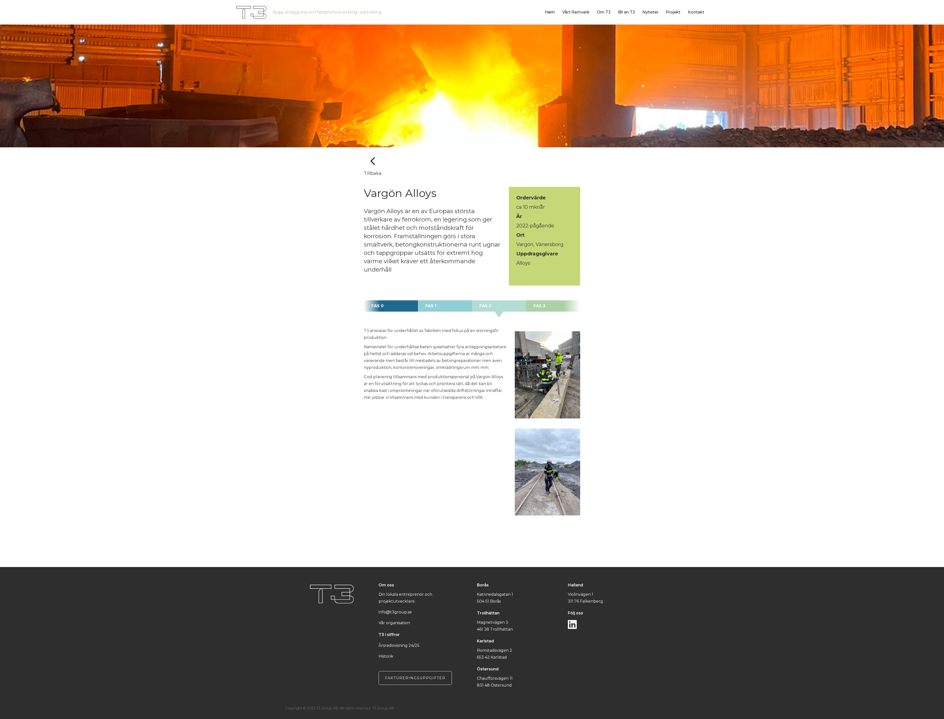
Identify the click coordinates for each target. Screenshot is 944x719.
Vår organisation (394, 623)
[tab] (391, 306)
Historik (386, 656)
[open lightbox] (547, 374)
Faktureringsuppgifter (415, 678)
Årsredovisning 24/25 (399, 645)
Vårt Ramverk (576, 12)
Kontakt (696, 12)
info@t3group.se (395, 612)
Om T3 (604, 12)
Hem (550, 12)
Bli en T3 (626, 12)
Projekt (673, 12)
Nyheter (650, 12)
